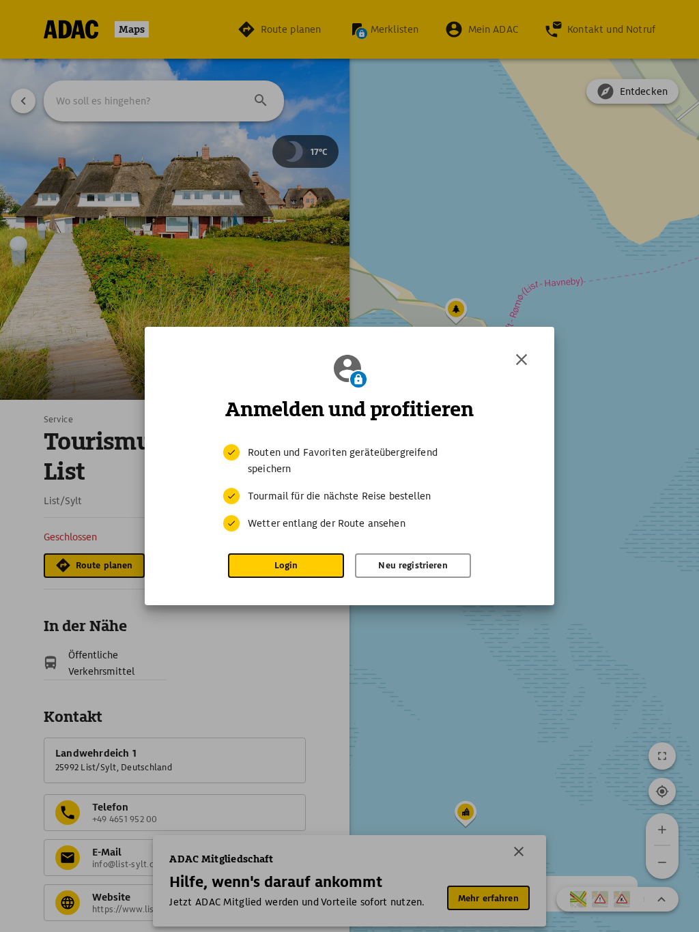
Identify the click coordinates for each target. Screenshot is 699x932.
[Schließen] (521, 359)
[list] (349, 487)
